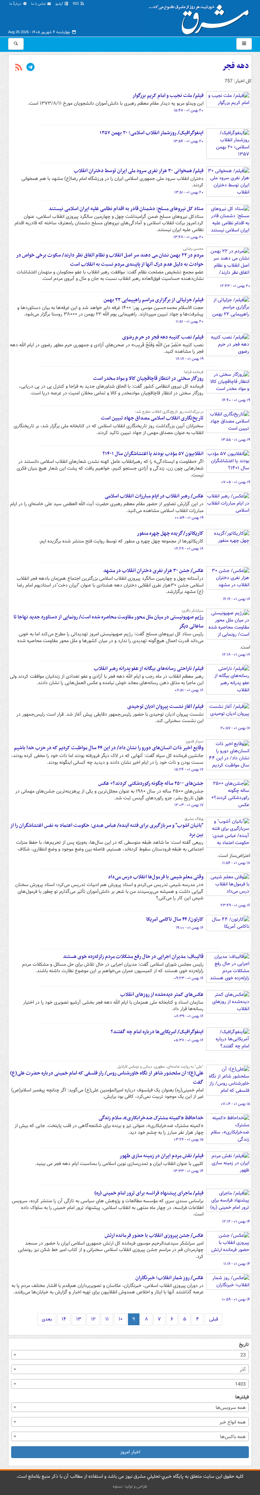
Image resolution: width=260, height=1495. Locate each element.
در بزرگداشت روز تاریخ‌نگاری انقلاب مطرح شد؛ (169, 412)
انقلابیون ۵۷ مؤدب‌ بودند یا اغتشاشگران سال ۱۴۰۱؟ (153, 453)
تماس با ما (39, 3)
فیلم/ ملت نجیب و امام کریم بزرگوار (167, 95)
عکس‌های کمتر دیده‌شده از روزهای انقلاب (161, 994)
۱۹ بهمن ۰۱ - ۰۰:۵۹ (189, 518)
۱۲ (93, 1319)
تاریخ (244, 1344)
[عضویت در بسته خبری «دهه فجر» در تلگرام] (30, 68)
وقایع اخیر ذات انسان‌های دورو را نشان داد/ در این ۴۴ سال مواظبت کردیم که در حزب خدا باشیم (108, 747)
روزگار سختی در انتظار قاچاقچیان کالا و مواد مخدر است (148, 378)
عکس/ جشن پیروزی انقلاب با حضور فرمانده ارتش (154, 1235)
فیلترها (242, 1397)
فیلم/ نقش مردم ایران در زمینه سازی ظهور (161, 1155)
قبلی (213, 1319)
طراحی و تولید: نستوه (130, 1486)
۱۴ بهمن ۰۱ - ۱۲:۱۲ (236, 1221)
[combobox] (130, 1354)
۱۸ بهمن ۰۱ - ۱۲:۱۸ (236, 655)
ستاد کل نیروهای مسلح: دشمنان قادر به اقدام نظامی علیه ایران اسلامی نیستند (126, 208)
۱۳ (78, 1319)
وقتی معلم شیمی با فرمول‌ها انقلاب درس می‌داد (155, 877)
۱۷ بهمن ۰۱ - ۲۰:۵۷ (235, 728)
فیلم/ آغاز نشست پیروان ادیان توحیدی (165, 706)
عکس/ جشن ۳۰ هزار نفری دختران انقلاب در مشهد (153, 570)
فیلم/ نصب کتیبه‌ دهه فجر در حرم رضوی (162, 337)
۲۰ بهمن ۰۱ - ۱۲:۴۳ (235, 286)
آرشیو (60, 3)
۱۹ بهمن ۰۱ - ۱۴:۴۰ (236, 400)
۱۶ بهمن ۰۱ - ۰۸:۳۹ (188, 1016)
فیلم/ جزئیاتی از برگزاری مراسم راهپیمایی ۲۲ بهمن (153, 299)
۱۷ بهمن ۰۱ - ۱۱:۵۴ (236, 863)
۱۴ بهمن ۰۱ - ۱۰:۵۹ (236, 1299)
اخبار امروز (130, 1452)
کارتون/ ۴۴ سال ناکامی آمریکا (174, 919)
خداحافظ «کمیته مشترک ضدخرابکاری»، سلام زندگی (151, 1117)
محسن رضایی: (192, 249)
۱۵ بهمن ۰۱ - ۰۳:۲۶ (188, 1139)
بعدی (47, 1319)
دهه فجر (235, 66)
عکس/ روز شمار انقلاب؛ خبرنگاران (169, 1277)
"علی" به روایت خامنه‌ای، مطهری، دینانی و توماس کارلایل (160, 1067)
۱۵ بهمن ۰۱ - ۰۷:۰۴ (235, 1104)
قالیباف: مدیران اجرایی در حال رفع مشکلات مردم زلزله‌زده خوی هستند (133, 956)
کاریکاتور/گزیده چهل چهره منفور (170, 533)
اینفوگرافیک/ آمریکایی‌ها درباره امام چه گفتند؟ (157, 1031)
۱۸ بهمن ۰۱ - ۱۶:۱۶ (236, 599)
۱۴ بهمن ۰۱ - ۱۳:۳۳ (188, 1171)
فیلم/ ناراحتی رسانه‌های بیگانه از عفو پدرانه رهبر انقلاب (148, 668)
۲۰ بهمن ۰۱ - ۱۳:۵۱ (188, 192)
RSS (76, 3)
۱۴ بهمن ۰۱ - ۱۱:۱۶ (236, 1264)
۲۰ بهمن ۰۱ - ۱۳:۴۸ (188, 237)
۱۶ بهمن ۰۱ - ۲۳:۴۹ (235, 905)
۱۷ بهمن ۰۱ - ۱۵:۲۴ (188, 769)
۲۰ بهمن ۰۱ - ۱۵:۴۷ (188, 110)
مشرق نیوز (201, 17)
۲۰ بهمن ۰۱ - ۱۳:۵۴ (188, 141)
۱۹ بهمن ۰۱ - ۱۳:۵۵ (235, 440)
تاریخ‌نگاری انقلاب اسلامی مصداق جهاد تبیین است (152, 418)
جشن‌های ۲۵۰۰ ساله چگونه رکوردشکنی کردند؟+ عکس (150, 783)
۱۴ (64, 1319)
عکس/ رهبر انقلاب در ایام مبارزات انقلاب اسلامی (154, 496)
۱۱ (107, 1319)
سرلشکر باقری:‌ (192, 611)
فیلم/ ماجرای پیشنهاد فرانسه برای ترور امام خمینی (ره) (148, 1193)
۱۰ (120, 1319)
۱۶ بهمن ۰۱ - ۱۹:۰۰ (189, 928)
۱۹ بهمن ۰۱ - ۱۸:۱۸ (189, 359)
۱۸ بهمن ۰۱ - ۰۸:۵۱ (189, 690)
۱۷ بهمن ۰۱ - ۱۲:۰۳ (188, 805)
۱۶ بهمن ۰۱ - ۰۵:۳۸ (188, 1040)
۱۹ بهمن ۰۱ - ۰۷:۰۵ (235, 482)
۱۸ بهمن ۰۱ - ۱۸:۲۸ (188, 549)
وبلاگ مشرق (194, 819)
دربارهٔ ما (15, 3)
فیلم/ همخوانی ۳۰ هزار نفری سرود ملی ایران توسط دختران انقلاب (138, 170)
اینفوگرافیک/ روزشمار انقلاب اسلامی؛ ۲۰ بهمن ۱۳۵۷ (151, 132)
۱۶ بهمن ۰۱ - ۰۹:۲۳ (188, 978)
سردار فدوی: (194, 741)
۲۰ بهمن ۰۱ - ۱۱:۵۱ (189, 322)
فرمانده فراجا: (193, 372)
